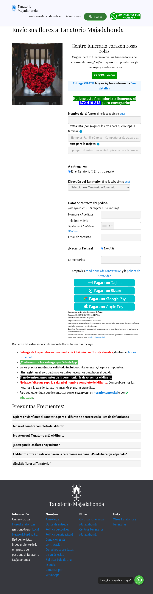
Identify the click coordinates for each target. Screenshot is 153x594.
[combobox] (107, 225)
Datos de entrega (57, 524)
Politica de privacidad (97, 337)
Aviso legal (53, 519)
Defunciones (73, 16)
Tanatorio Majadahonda (28, 9)
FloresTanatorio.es (23, 524)
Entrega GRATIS (83, 83)
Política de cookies (57, 529)
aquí (122, 113)
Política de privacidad (59, 534)
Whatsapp (73, 231)
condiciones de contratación (103, 271)
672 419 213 (90, 103)
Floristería (95, 16)
